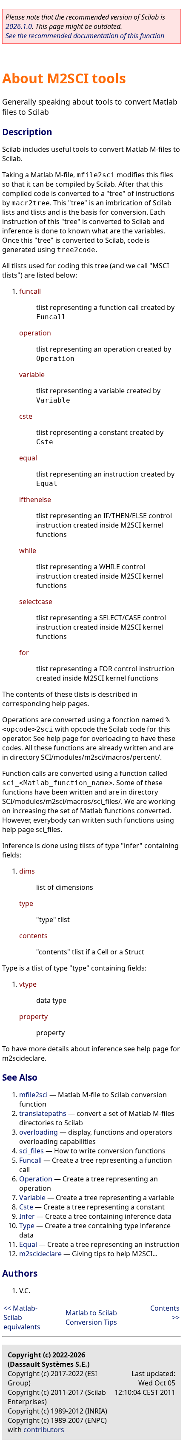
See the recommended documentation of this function (85, 35)
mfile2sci (33, 1094)
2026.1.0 (19, 26)
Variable (32, 1197)
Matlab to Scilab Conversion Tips (91, 1317)
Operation (35, 1179)
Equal (28, 1244)
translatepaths (42, 1113)
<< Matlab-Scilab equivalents (21, 1317)
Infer (27, 1216)
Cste (26, 1207)
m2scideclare (40, 1253)
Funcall (30, 1160)
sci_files (31, 1150)
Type (26, 1225)
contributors (43, 1429)
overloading (38, 1132)
